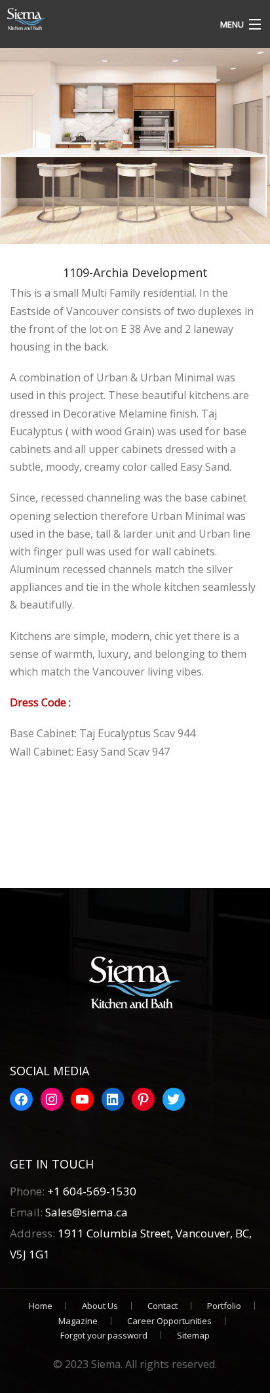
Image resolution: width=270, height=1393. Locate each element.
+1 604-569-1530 (91, 1191)
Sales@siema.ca (85, 1212)
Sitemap (193, 1335)
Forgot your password (103, 1335)
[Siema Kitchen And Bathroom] (101, 19)
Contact (162, 1306)
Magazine (78, 1321)
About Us (100, 1306)
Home (40, 1306)
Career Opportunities (169, 1321)
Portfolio (224, 1306)
